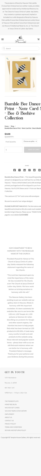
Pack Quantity (11, 142)
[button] (2, 39)
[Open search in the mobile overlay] (20, 48)
